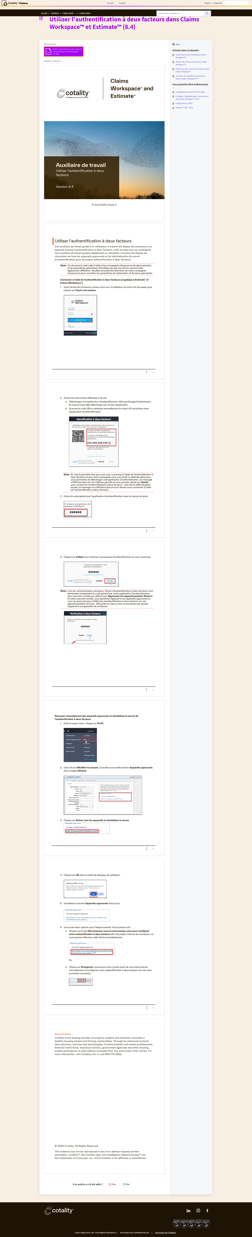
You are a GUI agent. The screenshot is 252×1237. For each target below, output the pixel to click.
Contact (122, 3)
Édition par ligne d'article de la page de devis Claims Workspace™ (192, 70)
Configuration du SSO (184, 103)
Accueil (110, 3)
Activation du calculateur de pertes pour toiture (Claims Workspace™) (190, 77)
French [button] (207, 3)
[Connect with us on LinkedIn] (188, 1210)
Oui (128, 1184)
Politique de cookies (165, 1233)
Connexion (217, 3)
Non (114, 1184)
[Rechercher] (207, 13)
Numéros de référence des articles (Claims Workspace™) (191, 63)
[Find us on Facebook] (207, 1210)
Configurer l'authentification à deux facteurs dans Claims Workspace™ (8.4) (192, 97)
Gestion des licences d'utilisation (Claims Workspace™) (191, 56)
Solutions (55, 13)
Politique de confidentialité (134, 1233)
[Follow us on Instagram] (198, 1211)
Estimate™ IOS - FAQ (184, 108)
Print (178, 44)
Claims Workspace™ (88, 13)
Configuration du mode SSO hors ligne (190, 92)
